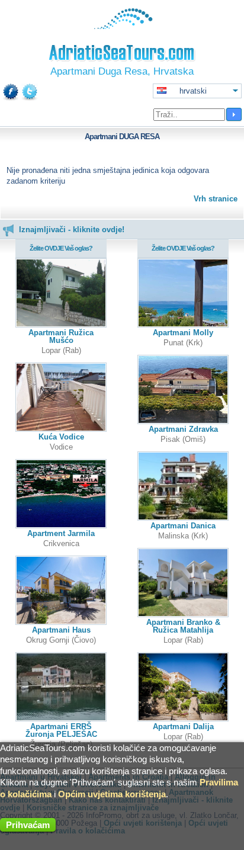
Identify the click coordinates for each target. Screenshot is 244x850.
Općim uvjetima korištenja (112, 794)
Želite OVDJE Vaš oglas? (61, 248)
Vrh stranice (215, 198)
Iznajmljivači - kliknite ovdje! (71, 229)
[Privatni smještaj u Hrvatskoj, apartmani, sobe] (122, 26)
